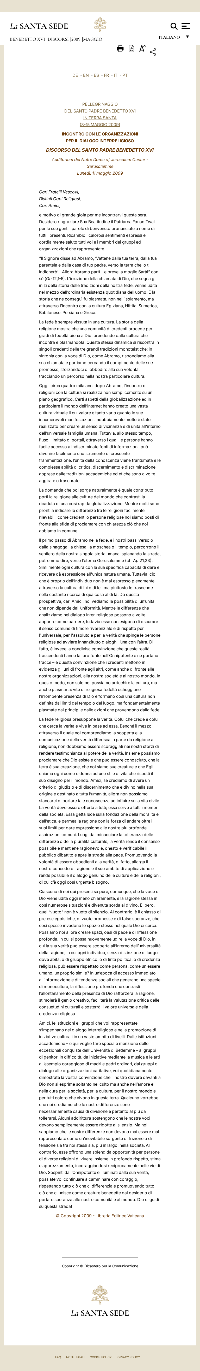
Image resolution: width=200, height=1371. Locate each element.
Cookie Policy (100, 1357)
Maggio (92, 39)
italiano (170, 38)
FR (106, 75)
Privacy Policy (128, 1357)
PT (125, 75)
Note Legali (75, 1357)
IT (115, 75)
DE (75, 75)
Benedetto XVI (28, 39)
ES (96, 75)
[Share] (169, 52)
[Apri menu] (185, 26)
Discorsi (59, 39)
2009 (76, 39)
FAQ (58, 1357)
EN (86, 75)
